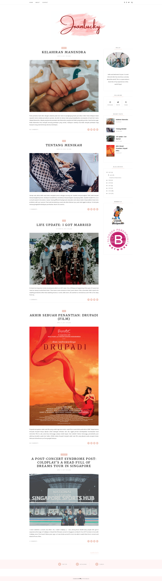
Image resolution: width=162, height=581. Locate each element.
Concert (64, 454)
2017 (109, 185)
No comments (33, 129)
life (64, 141)
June (111, 175)
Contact (45, 2)
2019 (109, 183)
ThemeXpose (85, 578)
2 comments (33, 541)
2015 (109, 188)
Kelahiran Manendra (64, 52)
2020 (109, 180)
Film (64, 311)
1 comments (33, 209)
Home (31, 2)
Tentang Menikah (64, 145)
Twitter (118, 105)
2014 (109, 191)
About (38, 2)
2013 (109, 193)
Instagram (110, 105)
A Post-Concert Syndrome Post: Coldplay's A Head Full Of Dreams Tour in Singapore (64, 462)
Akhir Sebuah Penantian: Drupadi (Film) (64, 317)
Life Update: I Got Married (64, 225)
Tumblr (126, 105)
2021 (109, 172)
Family (64, 48)
